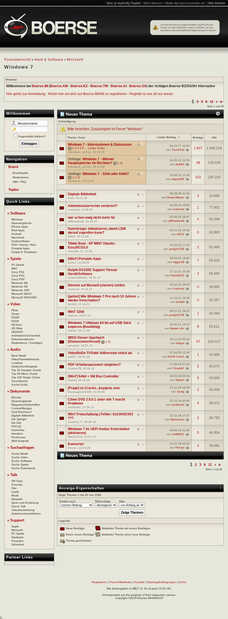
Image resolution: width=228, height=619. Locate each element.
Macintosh (17, 237)
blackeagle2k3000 (79, 391)
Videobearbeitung (22, 509)
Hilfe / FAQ (19, 181)
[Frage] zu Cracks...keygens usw (94, 388)
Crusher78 (74, 368)
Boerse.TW (99, 86)
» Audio (14, 349)
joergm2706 (176, 248)
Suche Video (19, 457)
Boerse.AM (59, 86)
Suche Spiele (20, 464)
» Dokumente (18, 391)
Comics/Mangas (21, 408)
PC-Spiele (17, 264)
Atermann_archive (79, 151)
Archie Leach (175, 356)
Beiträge (198, 137)
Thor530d (178, 149)
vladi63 (179, 164)
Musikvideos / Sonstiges (26, 342)
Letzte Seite (96, 148)
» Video (13, 304)
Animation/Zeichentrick (25, 335)
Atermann (74, 180)
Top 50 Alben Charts (24, 373)
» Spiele (14, 259)
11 (212, 102)
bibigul (180, 343)
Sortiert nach (67, 501)
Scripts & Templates (24, 252)
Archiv (182, 582)
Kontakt (139, 582)
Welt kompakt (20, 440)
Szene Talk (18, 506)
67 (198, 341)
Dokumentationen (22, 339)
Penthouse (18, 437)
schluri (72, 262)
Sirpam (179, 379)
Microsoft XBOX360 (24, 297)
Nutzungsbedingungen (161, 582)
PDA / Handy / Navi (23, 244)
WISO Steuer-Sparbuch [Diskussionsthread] (86, 339)
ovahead (73, 209)
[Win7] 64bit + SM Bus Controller (93, 376)
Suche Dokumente (23, 468)
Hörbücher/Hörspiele (24, 366)
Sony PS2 (17, 272)
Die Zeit (16, 422)
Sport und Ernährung (25, 502)
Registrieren (99, 582)
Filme (14, 310)
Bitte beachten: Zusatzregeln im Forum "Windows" (105, 129)
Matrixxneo (177, 419)
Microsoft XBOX (21, 293)
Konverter (76, 444)
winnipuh (73, 345)
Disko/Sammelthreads (25, 359)
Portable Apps (20, 248)
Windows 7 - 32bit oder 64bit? (106, 174)
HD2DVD (17, 331)
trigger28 (178, 262)
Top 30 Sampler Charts (26, 370)
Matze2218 (75, 436)
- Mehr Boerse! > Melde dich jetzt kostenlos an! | (183, 3)
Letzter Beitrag (166, 137)
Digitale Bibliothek (22, 415)
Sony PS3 (17, 275)
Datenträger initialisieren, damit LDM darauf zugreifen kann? (97, 231)
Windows (17, 219)
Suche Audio (19, 384)
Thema (71, 137)
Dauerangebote (21, 223)
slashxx (72, 315)
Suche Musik (19, 453)
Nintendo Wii (19, 282)
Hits (214, 137)
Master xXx (177, 328)
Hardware (17, 537)
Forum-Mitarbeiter (121, 582)
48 (198, 163)
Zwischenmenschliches (26, 513)
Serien (15, 313)
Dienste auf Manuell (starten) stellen (96, 285)
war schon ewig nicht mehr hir (91, 218)
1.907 (198, 148)
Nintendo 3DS (20, 290)
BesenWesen (175, 197)
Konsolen (17, 540)
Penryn (72, 447)
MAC (14, 268)
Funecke (17, 484)
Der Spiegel (18, 419)
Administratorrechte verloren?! (92, 206)
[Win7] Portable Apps (84, 259)
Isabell (72, 380)
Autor (81, 137)
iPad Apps (17, 230)
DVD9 (15, 321)
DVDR (15, 317)
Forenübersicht (17, 60)
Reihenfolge (103, 501)
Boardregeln (20, 172)
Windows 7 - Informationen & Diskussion (100, 145)
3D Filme (17, 328)
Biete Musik (18, 355)
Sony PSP (18, 279)
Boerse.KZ (79, 86)
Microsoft (75, 60)
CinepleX (178, 367)
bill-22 (71, 236)
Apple (15, 526)
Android (16, 233)
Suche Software (21, 460)
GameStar (17, 430)
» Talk (12, 475)
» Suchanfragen (20, 447)
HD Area (16, 324)
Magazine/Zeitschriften (25, 404)
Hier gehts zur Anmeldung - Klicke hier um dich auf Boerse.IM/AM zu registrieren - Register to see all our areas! (89, 94)
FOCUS (16, 426)
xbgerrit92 (178, 178)
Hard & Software (48, 60)
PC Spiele (17, 533)
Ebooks (16, 397)
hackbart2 (74, 407)
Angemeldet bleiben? (32, 136)
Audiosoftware (20, 241)
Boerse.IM (40, 86)
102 (198, 177)
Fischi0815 (177, 275)
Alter (122, 501)
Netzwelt (16, 499)
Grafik (15, 491)
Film (13, 488)
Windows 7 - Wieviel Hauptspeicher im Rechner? (91, 161)
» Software (16, 213)
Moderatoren (21, 177)
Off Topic (17, 480)
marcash (73, 251)
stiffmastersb (76, 221)
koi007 (72, 356)
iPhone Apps (19, 226)
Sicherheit (17, 544)
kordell (72, 304)
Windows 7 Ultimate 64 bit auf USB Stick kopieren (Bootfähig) (99, 325)
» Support (15, 520)
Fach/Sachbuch (21, 411)
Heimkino (17, 433)
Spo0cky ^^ (75, 421)
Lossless (17, 362)
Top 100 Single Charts (25, 377)
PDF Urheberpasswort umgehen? (94, 365)
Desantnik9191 (77, 277)
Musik (15, 495)
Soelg (180, 391)
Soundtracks (19, 380)
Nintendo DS (19, 286)
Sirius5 (72, 330)
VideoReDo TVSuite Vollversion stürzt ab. (100, 353)
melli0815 (178, 434)
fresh (71, 197)
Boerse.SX (137, 86)
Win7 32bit (76, 312)
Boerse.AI (119, 86)
